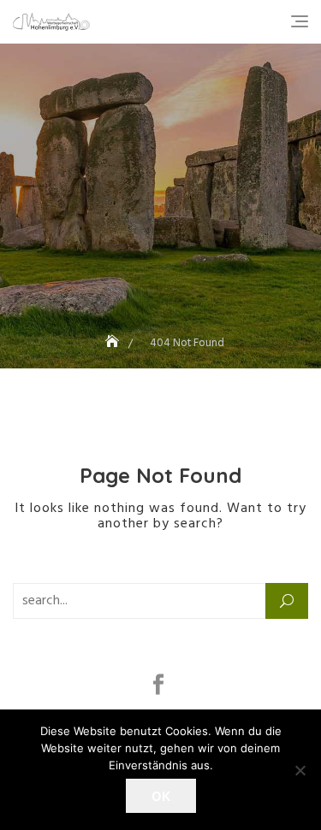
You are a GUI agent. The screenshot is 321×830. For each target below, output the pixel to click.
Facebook (160, 684)
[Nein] (299, 770)
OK (161, 796)
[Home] (114, 343)
